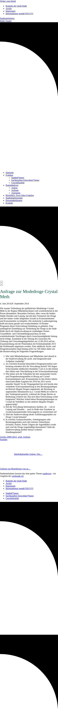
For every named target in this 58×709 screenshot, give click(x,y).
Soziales (3, 439)
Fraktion (9, 175)
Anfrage (15, 190)
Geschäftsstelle (17, 183)
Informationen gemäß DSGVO (19, 13)
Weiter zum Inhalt (8, 1)
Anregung (15, 193)
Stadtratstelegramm (14, 198)
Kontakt (9, 203)
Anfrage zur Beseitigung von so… (15, 469)
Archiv (9, 8)
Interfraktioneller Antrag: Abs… (28, 454)
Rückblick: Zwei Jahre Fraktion (20, 195)
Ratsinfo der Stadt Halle (16, 6)
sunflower (47, 473)
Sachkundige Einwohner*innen (25, 180)
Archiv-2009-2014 (8, 437)
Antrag (14, 188)
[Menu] (1, 283)
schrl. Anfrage (24, 437)
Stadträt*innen (17, 177)
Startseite (10, 172)
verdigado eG (18, 476)
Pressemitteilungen (14, 200)
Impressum (10, 11)
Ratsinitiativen (12, 185)
